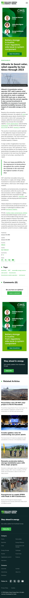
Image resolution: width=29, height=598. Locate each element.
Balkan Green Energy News (12, 592)
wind (23, 114)
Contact (17, 568)
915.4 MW (4, 127)
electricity (3, 270)
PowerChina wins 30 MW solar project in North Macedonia (13, 403)
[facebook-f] (10, 581)
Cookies (13, 588)
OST (9, 270)
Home (2, 539)
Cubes (14, 594)
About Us (18, 572)
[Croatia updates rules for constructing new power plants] (14, 422)
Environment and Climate (20, 546)
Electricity (3, 542)
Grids (2, 545)
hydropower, (5, 125)
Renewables (5, 60)
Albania (3, 245)
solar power (4, 273)
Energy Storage (5, 550)
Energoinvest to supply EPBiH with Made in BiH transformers (13, 495)
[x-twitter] (14, 581)
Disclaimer (3, 575)
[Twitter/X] (6, 260)
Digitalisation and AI (6, 557)
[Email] (13, 260)
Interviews (3, 560)
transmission (12, 273)
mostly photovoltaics (12, 124)
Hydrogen (18, 550)
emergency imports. (11, 209)
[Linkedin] (10, 260)
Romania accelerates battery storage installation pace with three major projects (13, 463)
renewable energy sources (19, 270)
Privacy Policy (4, 588)
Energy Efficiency (20, 542)
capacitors (21, 196)
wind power (22, 275)
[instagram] (18, 581)
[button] (27, 3)
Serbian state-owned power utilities (16, 213)
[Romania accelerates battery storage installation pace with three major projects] (14, 451)
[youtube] (22, 581)
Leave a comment (14, 293)
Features (18, 557)
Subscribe (9, 371)
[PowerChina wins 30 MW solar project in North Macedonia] (14, 392)
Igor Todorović (5, 250)
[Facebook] (2, 260)
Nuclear (3, 553)
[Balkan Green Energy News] (9, 3)
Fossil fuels (18, 553)
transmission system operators (9, 275)
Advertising (4, 572)
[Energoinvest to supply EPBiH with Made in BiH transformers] (14, 484)
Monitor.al (16, 127)
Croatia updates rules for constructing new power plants (13, 433)
